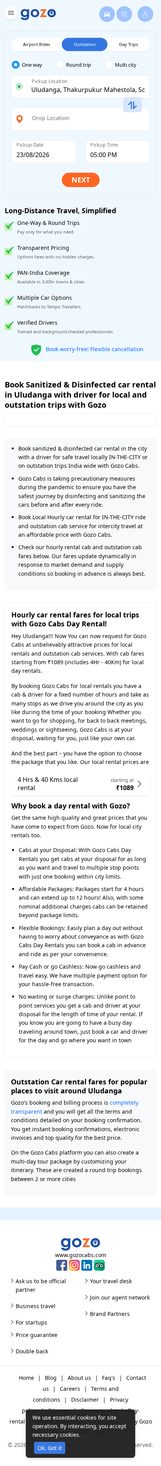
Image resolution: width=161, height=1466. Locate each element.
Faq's (108, 1377)
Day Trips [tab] (128, 44)
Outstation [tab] (85, 44)
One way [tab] (32, 64)
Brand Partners (110, 1313)
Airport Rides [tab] (36, 44)
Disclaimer (85, 1399)
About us (79, 1377)
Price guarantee (36, 1335)
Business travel (35, 1306)
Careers (70, 1388)
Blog (51, 1377)
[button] (10, 14)
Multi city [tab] (125, 64)
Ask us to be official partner (41, 1285)
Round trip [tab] (78, 64)
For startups (31, 1322)
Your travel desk (111, 1281)
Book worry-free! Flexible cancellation (93, 348)
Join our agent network (120, 1297)
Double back (32, 1351)
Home (26, 1377)
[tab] (33, 65)
